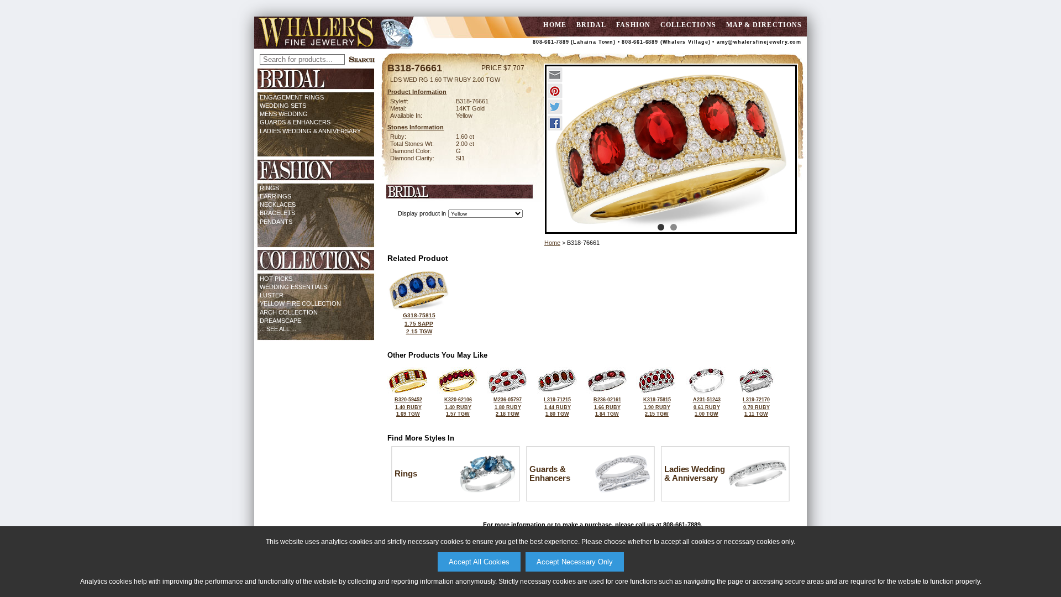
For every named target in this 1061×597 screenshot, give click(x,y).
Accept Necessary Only (575, 562)
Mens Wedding (284, 114)
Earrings (275, 196)
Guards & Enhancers (295, 122)
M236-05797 (507, 407)
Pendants (276, 221)
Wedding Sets (283, 105)
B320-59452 (408, 407)
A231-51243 (707, 407)
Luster (271, 295)
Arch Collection (289, 312)
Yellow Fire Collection (300, 303)
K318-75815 (657, 407)
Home (552, 242)
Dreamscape (280, 320)
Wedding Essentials (293, 287)
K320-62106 (458, 407)
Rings (269, 188)
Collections (688, 25)
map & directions (764, 25)
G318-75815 (419, 323)
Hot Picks (276, 278)
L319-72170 (756, 407)
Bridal (591, 25)
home (554, 25)
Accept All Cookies (479, 562)
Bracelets (277, 213)
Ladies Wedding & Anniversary (310, 131)
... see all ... (278, 329)
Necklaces (278, 204)
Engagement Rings (292, 97)
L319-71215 (557, 407)
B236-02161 (607, 407)
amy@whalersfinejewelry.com (759, 42)
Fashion (633, 25)
